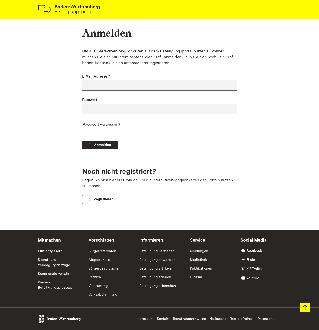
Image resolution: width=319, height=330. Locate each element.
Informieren (151, 240)
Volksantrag (98, 286)
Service (197, 240)
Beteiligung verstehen (156, 251)
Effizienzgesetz (50, 251)
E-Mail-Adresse (96, 76)
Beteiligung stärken (155, 268)
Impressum (144, 319)
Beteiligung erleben (155, 277)
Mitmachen (49, 240)
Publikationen (201, 268)
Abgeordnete (99, 260)
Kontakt (163, 319)
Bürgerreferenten (102, 251)
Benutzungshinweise (189, 319)
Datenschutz (267, 319)
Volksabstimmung (103, 294)
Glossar (196, 277)
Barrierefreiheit (242, 319)
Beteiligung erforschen (157, 286)
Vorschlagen (101, 240)
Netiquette (217, 319)
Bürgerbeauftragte (103, 268)
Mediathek (198, 260)
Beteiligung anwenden (157, 260)
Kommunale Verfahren (55, 273)
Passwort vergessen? (101, 124)
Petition (95, 277)
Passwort (91, 100)
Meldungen (199, 251)
